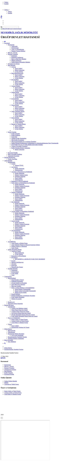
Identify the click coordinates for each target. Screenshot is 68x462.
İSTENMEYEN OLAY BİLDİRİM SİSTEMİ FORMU (27, 145)
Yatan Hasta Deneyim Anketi (19, 310)
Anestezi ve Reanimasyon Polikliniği (21, 171)
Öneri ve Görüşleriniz (14, 318)
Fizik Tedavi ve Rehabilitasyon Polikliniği (23, 183)
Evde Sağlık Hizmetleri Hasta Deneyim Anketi (24, 316)
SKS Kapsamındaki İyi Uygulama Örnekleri (23, 141)
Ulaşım (10, 324)
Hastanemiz (11, 44)
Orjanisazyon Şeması (14, 63)
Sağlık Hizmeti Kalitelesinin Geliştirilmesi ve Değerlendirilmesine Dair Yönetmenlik (34, 143)
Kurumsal (7, 43)
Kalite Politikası (15, 135)
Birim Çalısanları (19, 149)
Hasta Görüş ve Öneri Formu (19, 319)
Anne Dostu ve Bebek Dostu (19, 243)
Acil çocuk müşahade (17, 335)
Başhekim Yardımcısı (17, 57)
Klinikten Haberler (20, 176)
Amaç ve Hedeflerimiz (17, 49)
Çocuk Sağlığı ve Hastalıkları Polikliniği (22, 211)
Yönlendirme (8, 276)
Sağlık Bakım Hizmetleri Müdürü (20, 62)
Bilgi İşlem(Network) (17, 73)
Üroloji (13, 164)
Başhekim (14, 56)
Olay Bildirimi (12, 341)
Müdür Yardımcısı (16, 60)
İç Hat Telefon (19, 71)
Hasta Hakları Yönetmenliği (22, 289)
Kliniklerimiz (11, 162)
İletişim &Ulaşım (9, 305)
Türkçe (6, 2)
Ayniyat (13, 67)
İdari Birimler (11, 65)
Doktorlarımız (19, 170)
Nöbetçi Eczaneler (16, 299)
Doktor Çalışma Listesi (21, 175)
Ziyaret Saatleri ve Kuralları (19, 283)
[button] (6, 9)
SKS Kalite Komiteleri (17, 140)
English (6, 3)
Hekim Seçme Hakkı (21, 292)
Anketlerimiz (11, 307)
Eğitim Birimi (15, 92)
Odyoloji (13, 264)
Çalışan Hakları (15, 86)
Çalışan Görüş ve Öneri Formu (20, 321)
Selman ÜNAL (19, 165)
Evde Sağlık (14, 273)
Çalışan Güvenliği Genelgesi (19, 146)
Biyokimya (14, 257)
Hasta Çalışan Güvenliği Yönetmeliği (25, 291)
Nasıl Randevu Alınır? (17, 279)
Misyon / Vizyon (12, 52)
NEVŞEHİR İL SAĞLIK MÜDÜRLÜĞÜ (19, 32)
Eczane (13, 260)
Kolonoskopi (15, 272)
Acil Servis (14, 167)
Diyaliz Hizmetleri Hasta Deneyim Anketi (23, 314)
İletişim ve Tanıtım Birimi (18, 124)
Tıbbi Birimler (8, 160)
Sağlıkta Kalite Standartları (18, 138)
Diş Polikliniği (15, 202)
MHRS (6, 382)
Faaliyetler (14, 137)
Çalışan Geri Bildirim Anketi (19, 308)
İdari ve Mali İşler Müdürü (18, 59)
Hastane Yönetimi (13, 54)
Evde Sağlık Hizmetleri (17, 297)
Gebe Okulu (14, 248)
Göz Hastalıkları (15, 230)
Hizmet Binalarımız (9, 157)
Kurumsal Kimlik (13, 152)
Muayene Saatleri (16, 286)
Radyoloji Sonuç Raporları (15, 303)
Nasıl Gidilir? (18, 68)
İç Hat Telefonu (19, 110)
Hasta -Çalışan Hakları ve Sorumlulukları (22, 287)
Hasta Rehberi (12, 278)
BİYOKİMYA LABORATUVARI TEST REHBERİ (30, 259)
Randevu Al (11, 302)
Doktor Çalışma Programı (22, 186)
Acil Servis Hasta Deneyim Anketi (21, 313)
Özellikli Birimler (13, 268)
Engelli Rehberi (15, 294)
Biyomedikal (15, 79)
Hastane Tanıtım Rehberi (18, 51)
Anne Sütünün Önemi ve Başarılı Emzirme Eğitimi (25, 245)
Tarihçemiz (14, 46)
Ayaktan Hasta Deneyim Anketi (20, 311)
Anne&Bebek (12, 241)
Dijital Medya (8, 329)
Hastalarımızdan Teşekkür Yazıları (17, 337)
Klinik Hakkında (19, 168)
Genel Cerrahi (15, 221)
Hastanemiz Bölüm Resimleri (16, 333)
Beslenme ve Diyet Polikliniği (19, 181)
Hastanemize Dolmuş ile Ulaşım (20, 327)
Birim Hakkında (19, 253)
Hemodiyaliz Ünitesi (17, 267)
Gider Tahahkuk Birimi (17, 111)
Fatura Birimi (15, 105)
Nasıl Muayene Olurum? (18, 284)
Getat (12, 275)
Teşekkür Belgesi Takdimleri (16, 338)
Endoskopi (14, 270)
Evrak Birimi (15, 98)
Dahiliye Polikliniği (16, 192)
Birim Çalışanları (19, 70)
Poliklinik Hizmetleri (17, 281)
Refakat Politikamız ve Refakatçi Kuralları (23, 295)
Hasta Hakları (15, 118)
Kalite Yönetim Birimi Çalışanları (20, 148)
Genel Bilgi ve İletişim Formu (19, 322)
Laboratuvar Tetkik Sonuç (11, 384)
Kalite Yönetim (12, 132)
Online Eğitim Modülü (10, 381)
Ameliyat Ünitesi (16, 251)
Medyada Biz (11, 330)
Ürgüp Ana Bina (12, 159)
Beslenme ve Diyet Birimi (18, 256)
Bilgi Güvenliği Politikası (15, 154)
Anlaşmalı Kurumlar (13, 156)
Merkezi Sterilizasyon (17, 262)
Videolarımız (11, 332)
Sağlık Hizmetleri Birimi (14, 249)
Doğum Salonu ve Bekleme (19, 246)
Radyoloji (14, 265)
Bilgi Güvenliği (8, 340)
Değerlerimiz (15, 48)
